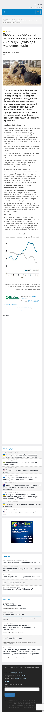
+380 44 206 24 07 (33, 301)
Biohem (8, 31)
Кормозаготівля (14, 574)
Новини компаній (16, 19)
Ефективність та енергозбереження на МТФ (18, 560)
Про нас (7, 681)
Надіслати (9, 695)
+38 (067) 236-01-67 (16, 673)
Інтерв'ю (12, 603)
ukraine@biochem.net (10, 305)
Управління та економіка (16, 581)
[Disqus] (22, 358)
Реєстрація (38, 7)
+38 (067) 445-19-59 (20, 678)
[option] (22, 532)
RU (41, 4)
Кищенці (22, 657)
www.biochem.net (26, 308)
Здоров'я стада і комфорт (15, 587)
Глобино (11, 643)
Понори (21, 632)
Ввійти (31, 7)
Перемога (23, 608)
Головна (5, 19)
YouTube (24, 311)
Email (6, 686)
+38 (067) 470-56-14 (19, 676)
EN (38, 4)
